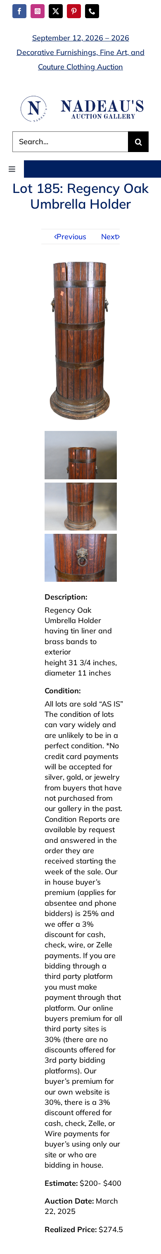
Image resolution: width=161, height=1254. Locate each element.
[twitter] (56, 11)
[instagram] (38, 11)
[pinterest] (74, 11)
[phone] (92, 11)
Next (109, 236)
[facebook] (19, 11)
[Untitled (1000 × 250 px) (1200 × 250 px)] (80, 98)
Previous (71, 236)
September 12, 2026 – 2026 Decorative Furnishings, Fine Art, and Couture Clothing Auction (80, 52)
